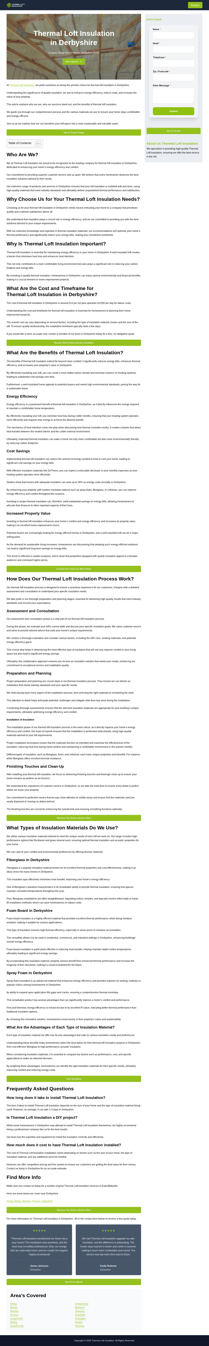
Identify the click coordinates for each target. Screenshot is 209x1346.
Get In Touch (173, 131)
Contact (195, 5)
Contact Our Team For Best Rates (73, 569)
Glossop (79, 1326)
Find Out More (73, 1079)
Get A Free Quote (74, 1282)
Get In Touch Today (74, 132)
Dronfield (80, 1315)
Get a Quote (71, 61)
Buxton (79, 1322)
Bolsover (80, 1307)
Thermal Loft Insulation (21, 85)
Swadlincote (17, 1326)
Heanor (36, 1201)
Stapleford (46, 1201)
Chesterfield (81, 1304)
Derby (10, 1201)
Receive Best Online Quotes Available (73, 342)
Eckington (80, 1318)
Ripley (13, 1322)
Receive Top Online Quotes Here (74, 818)
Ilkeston (26, 1201)
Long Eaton (16, 1318)
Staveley (80, 1311)
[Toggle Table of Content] (36, 143)
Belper (17, 1201)
